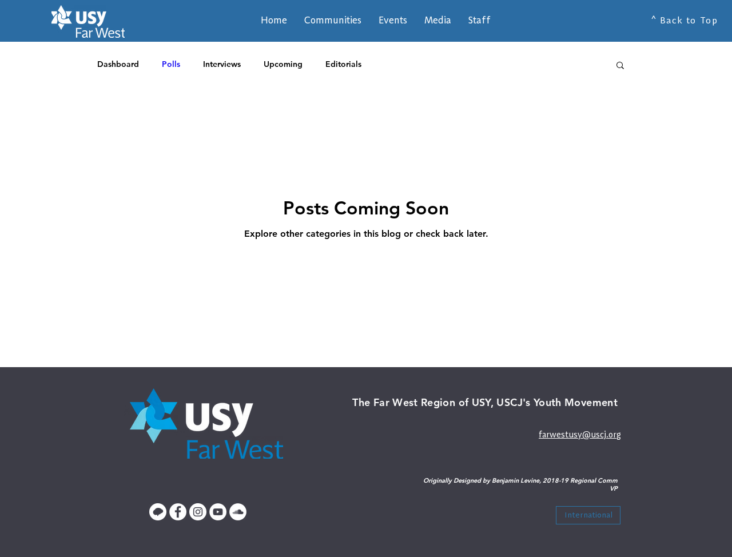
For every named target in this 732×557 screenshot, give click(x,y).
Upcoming (283, 64)
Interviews (222, 64)
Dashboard (118, 64)
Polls (171, 64)
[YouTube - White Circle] (217, 511)
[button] (479, 20)
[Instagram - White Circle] (197, 511)
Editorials (343, 64)
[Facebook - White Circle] (177, 511)
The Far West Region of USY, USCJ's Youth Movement (485, 402)
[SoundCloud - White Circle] (237, 511)
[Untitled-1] (157, 511)
